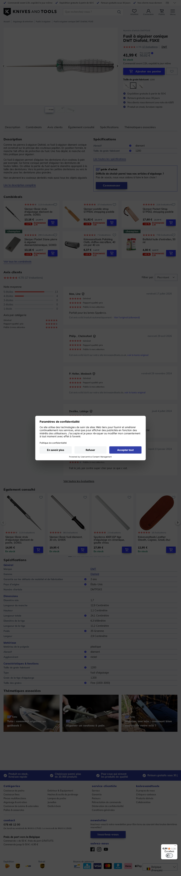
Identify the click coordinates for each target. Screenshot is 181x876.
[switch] (169, 855)
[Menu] (175, 846)
